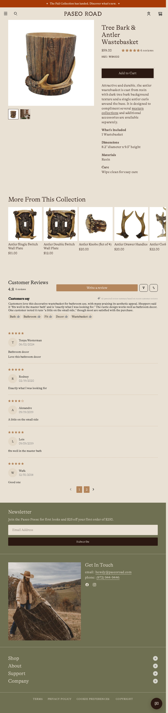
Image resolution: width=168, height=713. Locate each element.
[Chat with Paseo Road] (156, 703)
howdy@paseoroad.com (113, 572)
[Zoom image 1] (51, 63)
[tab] (13, 114)
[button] (137, 50)
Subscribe (83, 541)
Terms (38, 699)
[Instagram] (94, 585)
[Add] (35, 234)
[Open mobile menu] (6, 14)
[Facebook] (87, 585)
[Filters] (143, 288)
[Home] (83, 13)
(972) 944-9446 (107, 577)
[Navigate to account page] (149, 14)
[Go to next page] (94, 489)
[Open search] (15, 14)
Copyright (124, 699)
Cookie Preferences (93, 699)
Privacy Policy (60, 699)
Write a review (97, 288)
